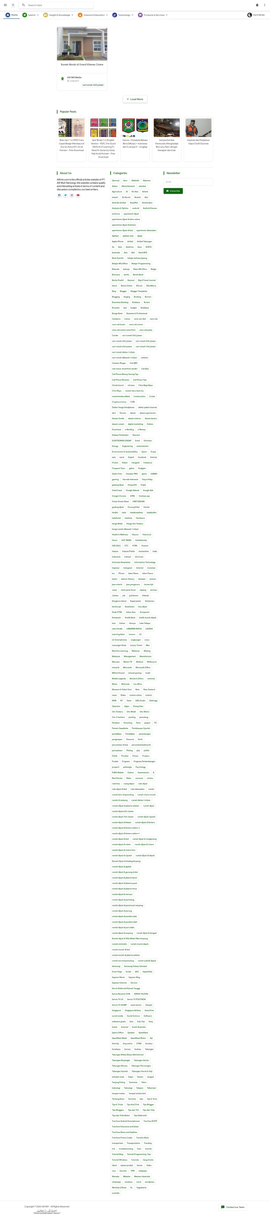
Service (134, 983)
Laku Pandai (117, 628)
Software (148, 1016)
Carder (115, 335)
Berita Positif (118, 280)
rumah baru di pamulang (123, 794)
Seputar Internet (119, 983)
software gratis (119, 1021)
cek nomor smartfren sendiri (124, 369)
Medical (139, 662)
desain (133, 413)
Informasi (139, 557)
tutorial (148, 1149)
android (135, 208)
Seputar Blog (134, 977)
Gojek (143, 485)
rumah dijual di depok (145, 855)
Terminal (132, 1099)
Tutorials (135, 1160)
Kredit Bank (130, 617)
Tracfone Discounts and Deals (125, 1126)
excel (122, 457)
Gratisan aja (144, 496)
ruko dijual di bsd (119, 789)
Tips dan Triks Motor (121, 1115)
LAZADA (149, 628)
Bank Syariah (118, 258)
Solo (131, 1021)
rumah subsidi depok (147, 961)
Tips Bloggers (118, 1110)
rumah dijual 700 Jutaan (123, 817)
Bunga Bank (117, 313)
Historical (146, 534)
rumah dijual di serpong (122, 933)
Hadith (115, 512)
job (123, 595)
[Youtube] (78, 195)
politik (146, 750)
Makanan (136, 651)
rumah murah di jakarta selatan (126, 955)
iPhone (121, 573)
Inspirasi (115, 568)
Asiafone (130, 247)
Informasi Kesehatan (121, 562)
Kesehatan (129, 606)
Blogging (116, 297)
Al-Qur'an (126, 197)
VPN (133, 1171)
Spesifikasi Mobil (119, 1038)
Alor (146, 197)
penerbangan (145, 734)
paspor (147, 723)
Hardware (140, 518)
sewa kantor (136, 1005)
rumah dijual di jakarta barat (124, 877)
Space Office (118, 1032)
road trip (116, 783)
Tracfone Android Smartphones (126, 1121)
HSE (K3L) (116, 545)
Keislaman (149, 601)
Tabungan (149, 1049)
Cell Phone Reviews (120, 380)
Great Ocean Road (120, 501)
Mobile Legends (119, 678)
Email (137, 440)
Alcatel (137, 197)
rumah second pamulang (123, 961)
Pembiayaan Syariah (141, 728)
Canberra (116, 319)
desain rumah (118, 424)
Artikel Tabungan (144, 241)
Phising (129, 750)
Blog (114, 291)
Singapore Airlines (133, 1010)
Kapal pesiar (135, 601)
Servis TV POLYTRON (136, 999)
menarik (115, 667)
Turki (139, 1149)
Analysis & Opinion (120, 208)
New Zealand (149, 689)
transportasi (117, 1143)
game (144, 474)
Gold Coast (117, 490)
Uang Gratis (148, 1160)
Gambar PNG (132, 474)
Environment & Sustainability (125, 452)
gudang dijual (118, 507)
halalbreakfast (136, 512)
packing (132, 717)
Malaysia (116, 656)
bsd (125, 308)
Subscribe (174, 191)
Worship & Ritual (119, 1187)
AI (127, 191)
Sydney (138, 1049)
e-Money (142, 429)
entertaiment (142, 446)
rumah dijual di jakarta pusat (124, 883)
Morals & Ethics (136, 678)
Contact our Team (233, 1207)
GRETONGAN (138, 501)
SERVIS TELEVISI (141, 994)
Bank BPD (143, 252)
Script (128, 971)
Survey (127, 1049)
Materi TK (127, 662)
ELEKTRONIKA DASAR (121, 440)
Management (130, 656)
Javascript (148, 584)
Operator (116, 706)
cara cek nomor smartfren (123, 330)
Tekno (143, 1082)
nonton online (136, 695)
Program (126, 761)
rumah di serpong (120, 800)
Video (148, 1165)
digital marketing (135, 424)
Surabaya (116, 1049)
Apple (139, 236)
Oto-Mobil (131, 711)
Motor (115, 684)
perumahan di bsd (120, 745)
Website (126, 1176)
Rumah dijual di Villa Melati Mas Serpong (130, 938)
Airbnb (145, 191)
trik (113, 1149)
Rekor (128, 778)
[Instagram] (71, 195)
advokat (142, 186)
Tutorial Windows (119, 1160)
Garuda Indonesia (130, 479)
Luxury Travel (136, 645)
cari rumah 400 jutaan (93, 85)
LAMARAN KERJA (134, 628)
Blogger (123, 291)
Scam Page (117, 971)
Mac (148, 645)
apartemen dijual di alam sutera (126, 219)
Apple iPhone (117, 241)
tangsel (150, 1077)
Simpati (148, 1005)
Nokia (123, 695)
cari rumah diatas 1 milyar (123, 352)
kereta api (116, 606)
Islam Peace (147, 573)
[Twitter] (65, 195)
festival (153, 457)
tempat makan (118, 1093)
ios (113, 573)
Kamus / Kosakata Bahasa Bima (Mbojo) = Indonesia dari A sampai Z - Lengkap (135, 143)
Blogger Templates (139, 291)
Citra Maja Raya (145, 385)
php (138, 750)
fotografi (136, 462)
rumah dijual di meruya (122, 894)
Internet (139, 568)
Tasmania (133, 1082)
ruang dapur (129, 783)
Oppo (126, 706)
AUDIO (149, 247)
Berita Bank (138, 274)
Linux (147, 640)
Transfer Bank (142, 1137)
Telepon (139, 1088)
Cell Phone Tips (140, 380)
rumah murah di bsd (121, 949)
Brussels (116, 308)
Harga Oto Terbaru (134, 523)
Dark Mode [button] (259, 15)
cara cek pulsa (145, 330)
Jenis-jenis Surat (128, 590)
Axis (126, 252)
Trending (148, 1143)
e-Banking (129, 429)
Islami (114, 579)
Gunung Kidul (134, 507)
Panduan (116, 723)
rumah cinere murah (147, 794)
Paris (138, 723)
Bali (133, 252)
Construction (139, 396)
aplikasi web (128, 236)
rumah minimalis (119, 944)
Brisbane (136, 302)
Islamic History (127, 579)
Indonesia (116, 557)
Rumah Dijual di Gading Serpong (126, 861)
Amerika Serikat (119, 202)
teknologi (116, 1088)
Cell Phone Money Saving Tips (125, 374)
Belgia (153, 269)
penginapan (117, 739)
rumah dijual (148, 806)
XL (131, 1187)
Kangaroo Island (119, 601)
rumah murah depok (139, 944)
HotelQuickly (141, 540)
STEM (138, 1043)
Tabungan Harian (141, 1060)
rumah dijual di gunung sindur (125, 872)
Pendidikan (130, 734)
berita (126, 274)
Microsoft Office (143, 667)
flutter (125, 462)
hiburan (135, 534)
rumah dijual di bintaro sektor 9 (126, 833)
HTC (126, 545)
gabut (131, 468)
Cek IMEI (133, 363)
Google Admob (132, 490)
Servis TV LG (117, 999)
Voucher (123, 1171)
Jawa (114, 590)
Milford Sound (118, 673)
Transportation (133, 1143)
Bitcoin (139, 286)
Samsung (116, 966)
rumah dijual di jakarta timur (124, 888)
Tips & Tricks (117, 1104)
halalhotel (116, 518)
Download (116, 429)
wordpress (149, 1182)
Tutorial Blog (117, 1154)
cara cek (154, 319)
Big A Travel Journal (147, 280)
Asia (120, 247)
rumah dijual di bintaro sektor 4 (126, 828)
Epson (144, 452)
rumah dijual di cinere (144, 844)
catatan (144, 357)
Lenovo (132, 634)
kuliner (122, 623)
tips (141, 1099)
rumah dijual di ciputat (122, 855)
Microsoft (127, 667)
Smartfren (149, 1010)
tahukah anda (118, 1077)
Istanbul (141, 579)
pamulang (143, 717)
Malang (147, 651)
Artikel (130, 241)
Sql (151, 1038)
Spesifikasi (143, 1032)
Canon (127, 319)
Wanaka (115, 1176)
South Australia (139, 1027)
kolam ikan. (131, 612)
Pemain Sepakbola (120, 728)
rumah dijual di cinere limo (123, 850)
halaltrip (128, 518)
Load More (136, 99)
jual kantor (133, 595)
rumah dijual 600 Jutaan (123, 811)
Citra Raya (116, 391)
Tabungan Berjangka (121, 1060)
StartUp (115, 1043)
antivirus (116, 214)
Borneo (148, 297)
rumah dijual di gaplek (121, 866)
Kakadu (145, 595)
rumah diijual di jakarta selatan (125, 806)
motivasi (151, 678)
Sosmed (124, 1027)
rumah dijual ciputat (146, 817)
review (150, 778)
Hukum (115, 551)
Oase (129, 700)
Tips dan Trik (133, 1110)
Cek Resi (145, 369)
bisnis (114, 286)
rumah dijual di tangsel (147, 933)
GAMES (154, 474)
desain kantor (151, 418)
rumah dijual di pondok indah (124, 922)
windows (128, 1182)
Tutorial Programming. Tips (139, 1154)
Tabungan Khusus (120, 1066)
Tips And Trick (133, 1104)
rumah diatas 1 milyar (140, 800)
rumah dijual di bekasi (121, 822)
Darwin (123, 413)
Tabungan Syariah (120, 1071)
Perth (140, 739)
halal (124, 512)
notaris (148, 695)
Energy (115, 446)
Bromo (147, 302)
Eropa (153, 452)
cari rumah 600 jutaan (122, 346)
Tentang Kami (118, 1099)
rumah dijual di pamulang (123, 900)
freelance (147, 462)
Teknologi (128, 1088)
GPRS (132, 496)
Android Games (150, 208)
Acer (125, 180)
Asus (140, 247)
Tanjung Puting (118, 1082)
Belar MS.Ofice (140, 269)
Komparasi (144, 612)
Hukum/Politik (128, 551)
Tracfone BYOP (150, 1121)
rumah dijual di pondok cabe (124, 916)
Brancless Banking (120, 302)
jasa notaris (117, 584)
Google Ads (148, 490)
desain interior (134, 418)
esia (114, 457)
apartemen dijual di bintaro (124, 225)
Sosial (114, 1027)
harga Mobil (117, 523)
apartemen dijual (131, 214)
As (113, 247)
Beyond (131, 280)
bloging (127, 297)
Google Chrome (119, 496)
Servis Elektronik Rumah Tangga (126, 988)
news (114, 695)
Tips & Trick (152, 1099)
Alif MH (45, 1206)
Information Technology (144, 562)
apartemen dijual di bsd (122, 230)
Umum (139, 1165)
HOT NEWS (126, 540)
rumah (151, 789)
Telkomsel (151, 1088)
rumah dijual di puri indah (123, 927)
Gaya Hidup (147, 479)
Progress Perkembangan (144, 761)
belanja (126, 269)
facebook (142, 457)
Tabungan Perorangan (141, 1066)
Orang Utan (138, 706)
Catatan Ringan (119, 363)
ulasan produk (126, 1165)
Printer (135, 756)
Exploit (131, 457)
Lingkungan (136, 640)
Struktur (149, 1043)
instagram (127, 568)
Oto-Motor (144, 711)
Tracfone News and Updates (124, 1132)
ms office (137, 684)
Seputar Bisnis (118, 977)
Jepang (143, 590)
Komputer (116, 617)
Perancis (130, 739)
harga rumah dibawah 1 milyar (125, 529)
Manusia (116, 662)
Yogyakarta (141, 1187)
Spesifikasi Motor (138, 1038)
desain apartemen (148, 413)
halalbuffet (151, 512)
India (155, 551)
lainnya (132, 623)
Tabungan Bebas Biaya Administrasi (128, 1054)
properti (115, 767)
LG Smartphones (119, 640)
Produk (115, 761)
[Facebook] (59, 195)
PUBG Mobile (118, 772)
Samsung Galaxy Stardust (135, 966)
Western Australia (142, 1176)
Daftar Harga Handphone (123, 407)
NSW (114, 700)
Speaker (131, 1032)
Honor (115, 540)
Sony (151, 1021)
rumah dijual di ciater (121, 844)
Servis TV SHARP (119, 1005)
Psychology (141, 767)
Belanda (115, 269)
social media (117, 1016)
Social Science (133, 1016)
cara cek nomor (136, 324)
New (137, 689)
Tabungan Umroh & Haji (142, 1071)
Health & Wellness (120, 534)
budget (133, 308)
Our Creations (118, 717)
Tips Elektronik (140, 1115)
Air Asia (135, 191)
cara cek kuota (118, 324)
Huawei (144, 545)
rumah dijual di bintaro (145, 822)
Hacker (146, 507)
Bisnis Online (126, 286)
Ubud (114, 1165)
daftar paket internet (147, 407)
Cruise (152, 396)
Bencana (116, 274)
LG (140, 634)
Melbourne (152, 662)
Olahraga (153, 700)
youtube (115, 1193)
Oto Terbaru (117, 711)
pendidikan (117, 734)
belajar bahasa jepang (137, 258)
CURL (132, 402)
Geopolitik (132, 485)
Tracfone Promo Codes (122, 1137)
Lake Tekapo (145, 623)
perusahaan (117, 750)
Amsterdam (147, 202)
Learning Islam (118, 634)
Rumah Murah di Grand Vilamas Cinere (82, 64)
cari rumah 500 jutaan (146, 341)
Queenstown (143, 772)
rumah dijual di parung (122, 911)
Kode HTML (117, 612)
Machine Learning (120, 651)
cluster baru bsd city (134, 391)
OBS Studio (140, 700)
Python (131, 772)
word (138, 1182)
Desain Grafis (118, 418)
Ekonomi (136, 435)
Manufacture (145, 656)
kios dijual (142, 606)
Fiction (115, 462)
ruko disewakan (137, 789)
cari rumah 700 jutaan (146, 346)
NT (121, 700)
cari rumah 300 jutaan (132, 335)
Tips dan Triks (149, 1110)
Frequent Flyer (118, 468)
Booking (137, 297)
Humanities (144, 551)
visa (114, 1171)
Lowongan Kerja (119, 645)
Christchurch (118, 385)
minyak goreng (134, 673)
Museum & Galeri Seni (122, 689)
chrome (131, 385)
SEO (137, 971)
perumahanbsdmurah (141, 745)
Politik (114, 756)
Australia (116, 252)
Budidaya (145, 308)
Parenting (128, 723)
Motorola (125, 684)
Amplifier (134, 202)
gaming (115, 479)
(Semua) (115, 180)
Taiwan (140, 1077)
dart (114, 413)
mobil (147, 673)
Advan (115, 186)
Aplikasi (115, 236)
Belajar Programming (141, 263)
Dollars (150, 424)
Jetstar (115, 595)
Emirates (148, 440)
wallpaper (142, 1171)
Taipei (130, 1077)
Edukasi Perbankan (120, 435)
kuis (113, 623)
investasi (151, 568)
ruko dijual (142, 783)
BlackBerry (151, 286)
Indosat (127, 557)
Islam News (133, 573)
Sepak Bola (147, 971)
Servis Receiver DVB (121, 994)
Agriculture (117, 191)
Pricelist (124, 756)
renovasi (139, 778)
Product (145, 756)
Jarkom (152, 579)
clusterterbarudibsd (121, 396)
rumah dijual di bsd (120, 839)
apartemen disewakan (146, 230)
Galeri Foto (117, 474)
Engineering (127, 446)
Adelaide (135, 180)
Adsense (146, 180)
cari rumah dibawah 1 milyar (124, 357)
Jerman (153, 590)
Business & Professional (136, 313)
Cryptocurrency (119, 402)
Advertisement (128, 186)
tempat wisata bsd (137, 1093)
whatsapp (116, 1182)
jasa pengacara (133, 584)
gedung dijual (118, 485)
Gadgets (142, 468)
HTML (135, 545)
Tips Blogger (148, 1104)
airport (115, 197)
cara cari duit (140, 319)
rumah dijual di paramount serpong (127, 905)
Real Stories (117, 778)
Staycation (127, 1043)
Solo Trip (141, 1021)
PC (155, 723)
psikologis (127, 767)
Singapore (116, 1010)
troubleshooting (126, 1149)
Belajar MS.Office (120, 263)
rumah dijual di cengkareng (144, 839)
